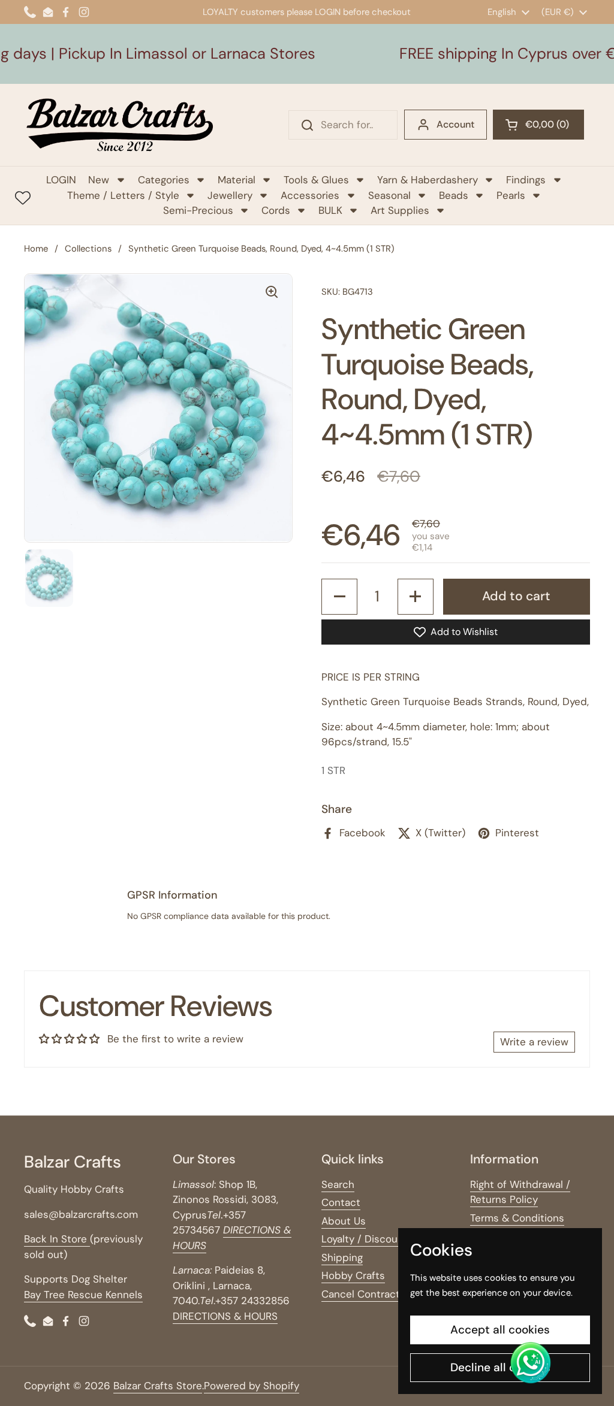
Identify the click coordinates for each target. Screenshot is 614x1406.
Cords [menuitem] (275, 210)
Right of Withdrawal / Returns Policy (520, 1192)
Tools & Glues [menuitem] (316, 179)
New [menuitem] (98, 179)
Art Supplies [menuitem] (400, 210)
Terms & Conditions (517, 1217)
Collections (88, 249)
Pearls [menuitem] (510, 195)
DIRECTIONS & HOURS (225, 1316)
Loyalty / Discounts (367, 1238)
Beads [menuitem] (453, 195)
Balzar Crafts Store (157, 1385)
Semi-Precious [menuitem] (198, 210)
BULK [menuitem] (330, 210)
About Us (343, 1220)
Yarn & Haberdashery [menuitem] (427, 179)
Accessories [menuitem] (310, 195)
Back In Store (57, 1238)
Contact (340, 1202)
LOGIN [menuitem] (61, 179)
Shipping (342, 1257)
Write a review (534, 1041)
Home (36, 249)
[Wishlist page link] (23, 197)
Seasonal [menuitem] (389, 195)
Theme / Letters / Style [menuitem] (123, 195)
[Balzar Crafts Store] (120, 125)
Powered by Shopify (251, 1385)
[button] (538, 125)
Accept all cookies (500, 1329)
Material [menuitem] (236, 179)
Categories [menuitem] (163, 179)
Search (337, 1184)
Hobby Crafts (353, 1275)
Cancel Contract (360, 1294)
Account (455, 124)
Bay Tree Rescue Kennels (83, 1294)
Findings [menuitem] (526, 179)
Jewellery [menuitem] (229, 195)
